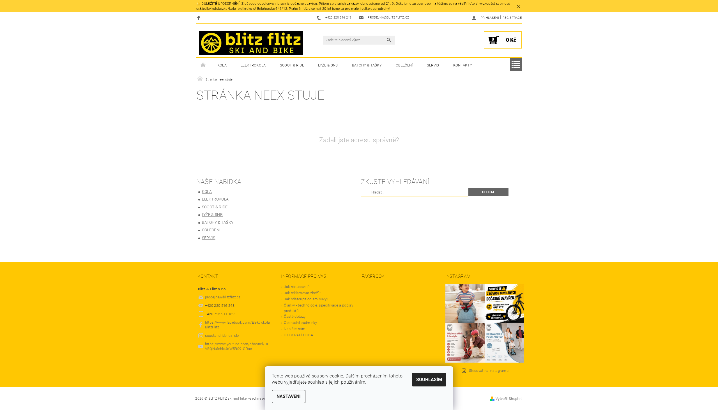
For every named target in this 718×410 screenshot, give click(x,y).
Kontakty (462, 65)
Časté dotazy (294, 316)
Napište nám (294, 329)
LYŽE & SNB (328, 65)
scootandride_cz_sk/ (222, 335)
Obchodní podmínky (300, 323)
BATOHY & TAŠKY (367, 65)
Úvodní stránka (203, 65)
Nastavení (289, 396)
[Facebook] (199, 17)
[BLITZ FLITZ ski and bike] (251, 43)
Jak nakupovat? (296, 287)
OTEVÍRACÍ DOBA (299, 335)
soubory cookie (327, 376)
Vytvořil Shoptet (509, 399)
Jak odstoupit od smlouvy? (306, 299)
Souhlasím (429, 379)
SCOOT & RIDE (292, 65)
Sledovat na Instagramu (488, 370)
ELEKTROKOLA (253, 65)
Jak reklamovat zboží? (302, 293)
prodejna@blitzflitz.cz (223, 297)
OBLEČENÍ (404, 65)
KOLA (222, 65)
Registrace (512, 18)
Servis (433, 65)
